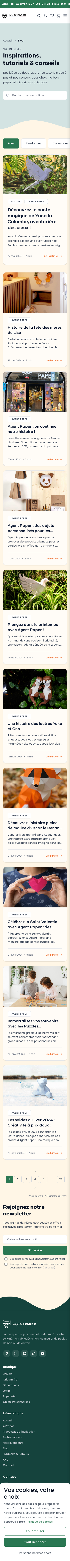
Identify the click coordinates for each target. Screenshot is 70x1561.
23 (61, 1179)
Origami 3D (10, 1379)
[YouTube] (42, 1353)
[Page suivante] (35, 1188)
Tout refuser (35, 1531)
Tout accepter (35, 1542)
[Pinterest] (24, 1353)
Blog (5, 1448)
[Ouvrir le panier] (58, 16)
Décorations (11, 1385)
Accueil (8, 40)
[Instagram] (15, 1353)
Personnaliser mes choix (35, 1553)
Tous (11, 143)
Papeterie (9, 1396)
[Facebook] (6, 1353)
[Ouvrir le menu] (65, 16)
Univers (7, 1374)
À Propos (8, 1426)
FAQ (5, 1459)
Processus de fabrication (19, 1432)
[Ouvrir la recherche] (38, 16)
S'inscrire (35, 1250)
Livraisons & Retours (16, 1454)
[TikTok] (33, 1353)
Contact (8, 1465)
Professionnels (12, 1437)
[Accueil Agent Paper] (35, 1324)
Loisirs (6, 1391)
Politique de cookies (40, 1522)
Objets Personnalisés (16, 1402)
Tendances (33, 143)
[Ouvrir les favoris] (52, 16)
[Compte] (45, 16)
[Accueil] (14, 15)
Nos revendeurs (13, 1443)
